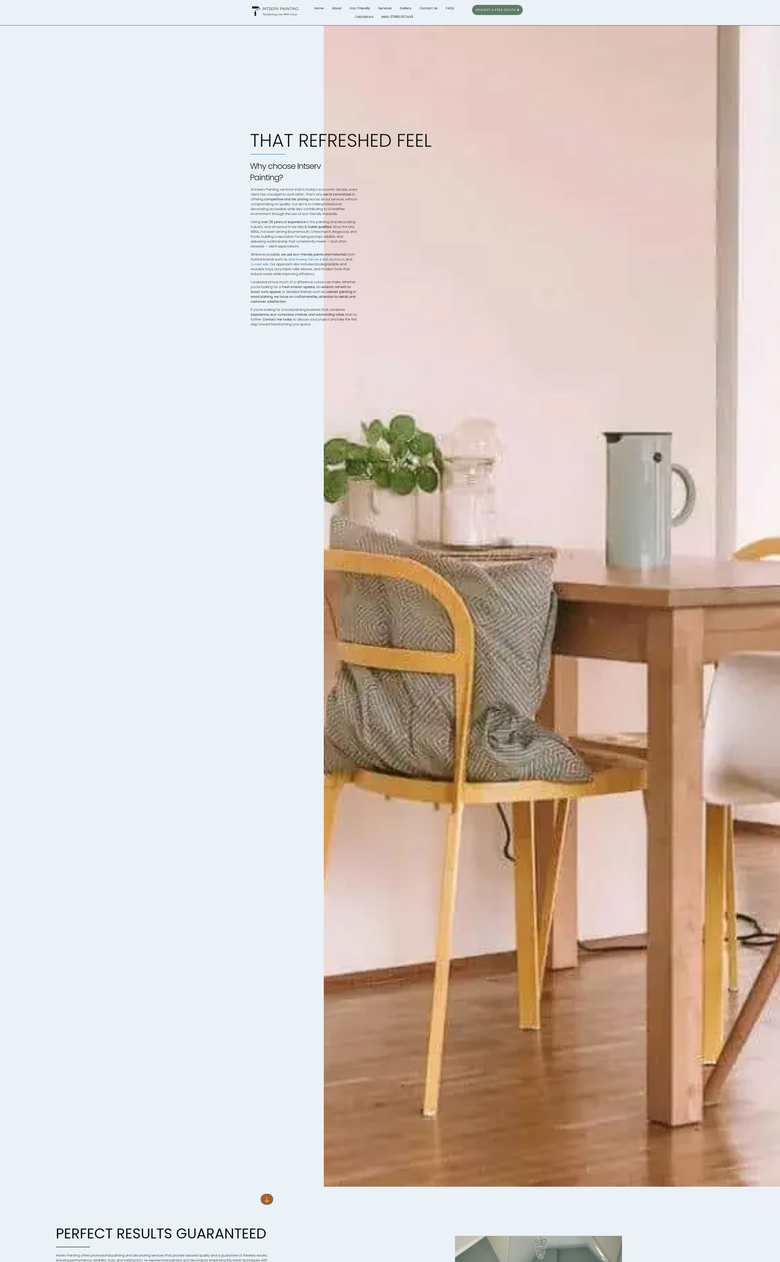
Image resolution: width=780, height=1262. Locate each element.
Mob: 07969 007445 (397, 16)
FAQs (450, 8)
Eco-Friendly (360, 8)
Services (385, 8)
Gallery (405, 8)
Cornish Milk (259, 264)
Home (319, 8)
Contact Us (428, 8)
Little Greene (297, 259)
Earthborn (336, 259)
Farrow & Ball (318, 259)
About (337, 8)
